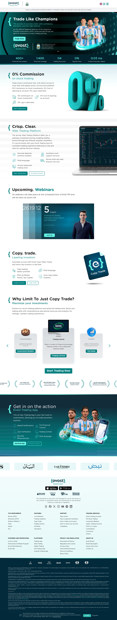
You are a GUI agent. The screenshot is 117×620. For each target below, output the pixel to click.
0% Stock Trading (91, 519)
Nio (9, 529)
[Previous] (7, 345)
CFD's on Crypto (91, 526)
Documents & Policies (67, 541)
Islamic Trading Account (94, 524)
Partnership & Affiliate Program (18, 543)
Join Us (49, 235)
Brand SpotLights (92, 543)
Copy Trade (33, 283)
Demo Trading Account (93, 516)
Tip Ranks (91, 351)
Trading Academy (40, 519)
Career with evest (92, 546)
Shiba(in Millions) (14, 521)
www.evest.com (75, 594)
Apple (10, 526)
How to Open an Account (68, 521)
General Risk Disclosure (67, 548)
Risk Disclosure (25, 598)
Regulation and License (67, 543)
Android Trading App (41, 551)
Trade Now (19, 39)
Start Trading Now (20, 108)
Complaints (63, 526)
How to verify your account (69, 524)
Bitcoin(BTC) (12, 516)
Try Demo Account (37, 173)
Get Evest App (20, 443)
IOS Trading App (39, 548)
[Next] (110, 345)
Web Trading (38, 543)
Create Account (19, 283)
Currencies (89, 531)
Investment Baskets (25, 351)
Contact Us (89, 548)
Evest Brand (90, 541)
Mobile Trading (39, 546)
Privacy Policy (64, 546)
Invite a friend (12, 541)
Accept (87, 615)
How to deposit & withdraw (69, 519)
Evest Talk (11, 548)
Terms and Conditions (86, 597)
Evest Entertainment (15, 546)
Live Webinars (38, 516)
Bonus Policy (64, 553)
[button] (107, 3)
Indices (88, 534)
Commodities (90, 529)
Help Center (64, 516)
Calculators (37, 529)
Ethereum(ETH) (13, 519)
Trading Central (58, 356)
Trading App (38, 541)
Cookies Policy (57, 616)
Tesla (9, 524)
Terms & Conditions (66, 551)
